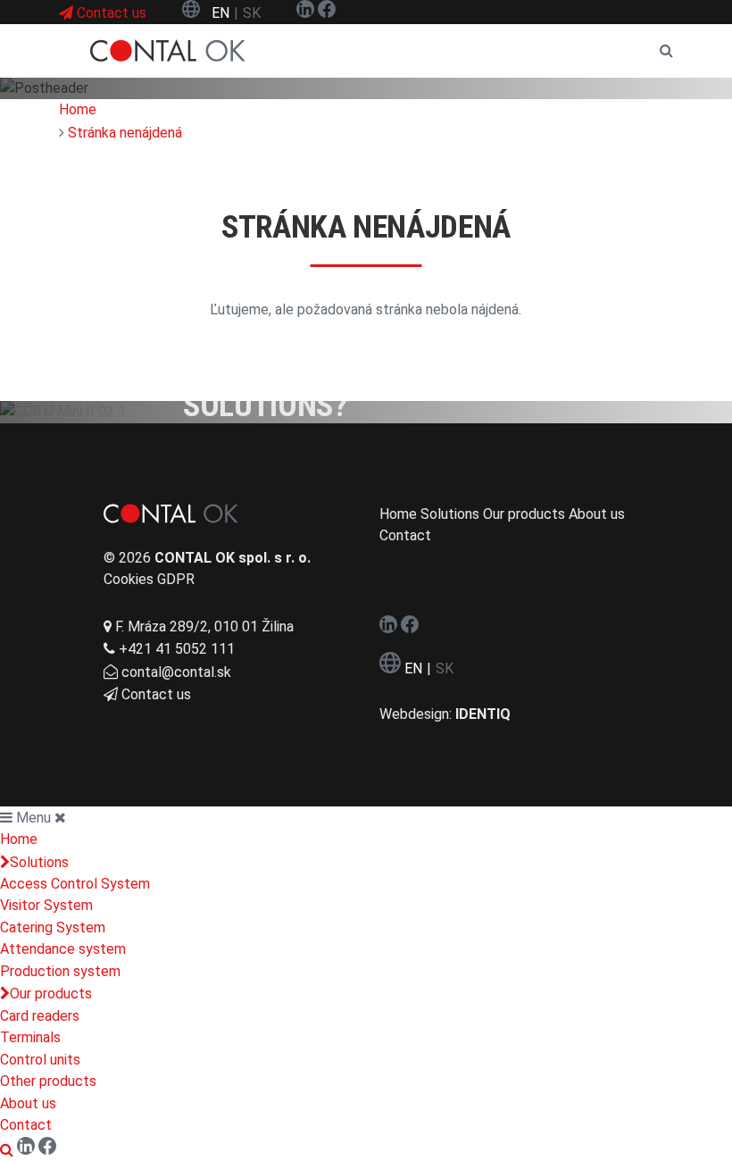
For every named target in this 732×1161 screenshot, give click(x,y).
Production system (60, 971)
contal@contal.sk (176, 672)
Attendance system (63, 948)
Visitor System (46, 905)
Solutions (39, 862)
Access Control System (75, 883)
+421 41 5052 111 (177, 648)
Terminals (30, 1037)
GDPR (176, 579)
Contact (26, 1124)
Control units (40, 1059)
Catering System (52, 927)
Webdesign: (445, 714)
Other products (48, 1081)
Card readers (39, 1015)
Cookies (129, 579)
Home (18, 839)
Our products (51, 993)
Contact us (156, 694)
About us (28, 1103)
